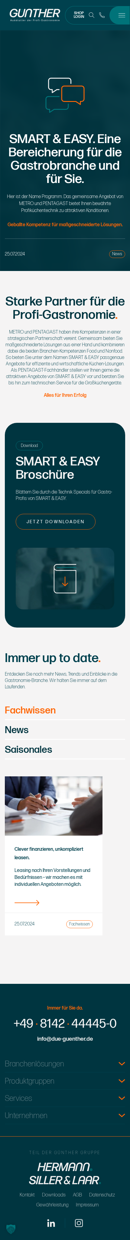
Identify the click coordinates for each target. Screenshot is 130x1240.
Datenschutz (102, 1195)
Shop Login (79, 15)
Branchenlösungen (34, 1064)
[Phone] (102, 15)
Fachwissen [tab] (30, 710)
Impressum (87, 1205)
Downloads (54, 1195)
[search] (91, 15)
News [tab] (17, 730)
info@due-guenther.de (65, 1039)
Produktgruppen (29, 1081)
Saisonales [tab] (28, 750)
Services (18, 1098)
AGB (77, 1195)
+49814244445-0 (65, 1024)
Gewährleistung (52, 1205)
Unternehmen (26, 1116)
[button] (11, 1229)
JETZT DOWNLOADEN (56, 521)
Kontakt (27, 1195)
